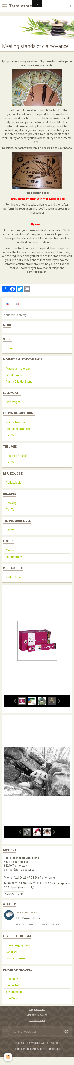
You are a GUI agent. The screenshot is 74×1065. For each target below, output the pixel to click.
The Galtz (12, 978)
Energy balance (15, 422)
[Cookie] (8, 1057)
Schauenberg (14, 991)
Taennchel (12, 985)
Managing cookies (37, 1014)
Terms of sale (37, 1020)
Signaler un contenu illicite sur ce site (37, 1048)
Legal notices (37, 1009)
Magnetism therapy (18, 368)
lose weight (13, 402)
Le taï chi (11, 951)
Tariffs (10, 435)
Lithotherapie (14, 375)
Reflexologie (13, 482)
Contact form (14, 893)
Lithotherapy (14, 556)
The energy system (18, 945)
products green (15, 958)
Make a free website (27, 1042)
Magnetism (13, 550)
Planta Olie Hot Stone (19, 381)
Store (9, 348)
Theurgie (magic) (16, 455)
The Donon (13, 998)
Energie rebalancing (18, 428)
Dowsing (11, 503)
